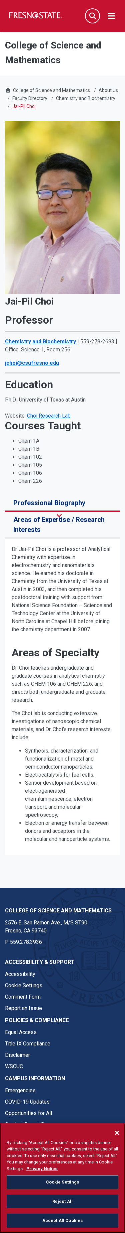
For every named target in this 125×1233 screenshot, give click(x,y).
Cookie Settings (23, 985)
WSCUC (14, 1066)
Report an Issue (23, 1008)
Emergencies (20, 1090)
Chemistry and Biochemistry (85, 98)
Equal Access (21, 1032)
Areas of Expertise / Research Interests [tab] (59, 525)
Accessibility (20, 974)
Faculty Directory (29, 98)
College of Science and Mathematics (51, 90)
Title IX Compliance (27, 1043)
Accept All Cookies (62, 1220)
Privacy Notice (42, 1168)
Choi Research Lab (49, 416)
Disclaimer (17, 1055)
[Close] (117, 1132)
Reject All (62, 1201)
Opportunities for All (28, 1113)
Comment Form (23, 997)
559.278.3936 (26, 942)
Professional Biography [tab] (49, 503)
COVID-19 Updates (27, 1102)
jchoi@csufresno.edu (32, 363)
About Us (108, 90)
